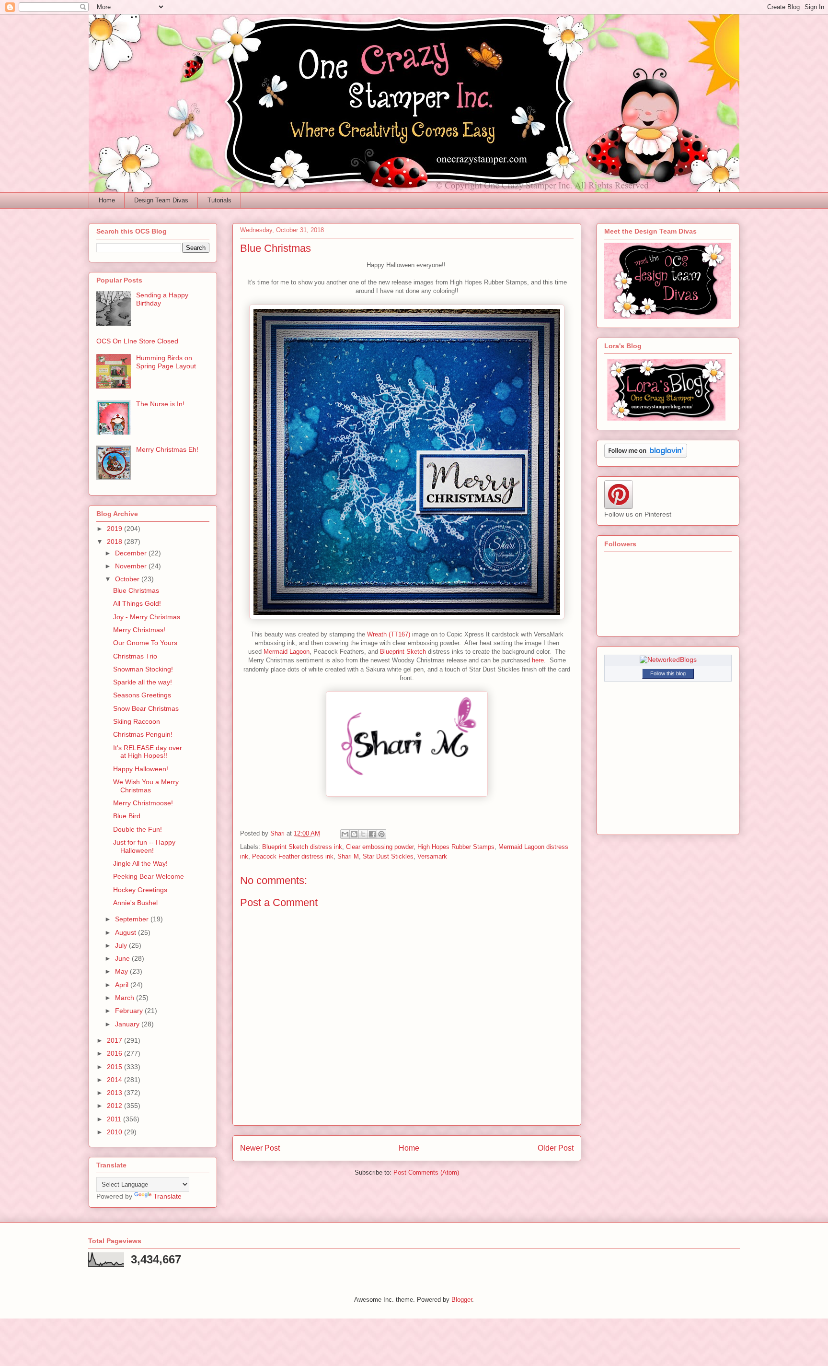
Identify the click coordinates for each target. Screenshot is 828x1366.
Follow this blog (668, 673)
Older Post (556, 1148)
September (132, 919)
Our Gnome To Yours (145, 643)
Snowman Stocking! (143, 669)
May (122, 971)
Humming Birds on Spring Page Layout (166, 362)
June (123, 958)
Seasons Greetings (142, 695)
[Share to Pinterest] (381, 834)
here (538, 660)
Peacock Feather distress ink (293, 856)
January (128, 1024)
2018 (115, 541)
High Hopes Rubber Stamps (455, 846)
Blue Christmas (136, 590)
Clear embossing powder (380, 846)
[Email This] (345, 834)
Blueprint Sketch (403, 651)
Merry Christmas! (139, 630)
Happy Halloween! (140, 769)
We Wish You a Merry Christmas (146, 786)
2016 (115, 1053)
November (132, 566)
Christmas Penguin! (142, 734)
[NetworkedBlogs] (668, 659)
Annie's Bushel (135, 903)
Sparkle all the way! (142, 682)
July (122, 945)
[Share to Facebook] (372, 834)
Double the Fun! (137, 829)
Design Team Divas (161, 200)
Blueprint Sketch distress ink (302, 846)
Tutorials (219, 200)
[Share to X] (363, 834)
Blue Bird (126, 816)
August (126, 932)
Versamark (432, 856)
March (125, 997)
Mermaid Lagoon (286, 651)
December (132, 553)
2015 (115, 1067)
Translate (167, 1196)
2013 (115, 1092)
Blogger (461, 1299)
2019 (115, 528)
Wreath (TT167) (388, 634)
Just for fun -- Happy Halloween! (144, 846)
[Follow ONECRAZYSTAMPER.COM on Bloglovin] (645, 455)
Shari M (348, 856)
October (128, 579)
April (122, 985)
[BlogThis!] (354, 834)
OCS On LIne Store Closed (137, 341)
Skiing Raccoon (136, 721)
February (130, 1010)
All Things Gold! (137, 603)
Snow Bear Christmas (146, 708)
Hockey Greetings (140, 890)
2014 (115, 1079)
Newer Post (260, 1148)
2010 (115, 1132)
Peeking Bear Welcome (148, 876)
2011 (115, 1119)
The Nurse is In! (160, 404)
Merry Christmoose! (143, 803)
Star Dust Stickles (388, 856)
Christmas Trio (135, 656)
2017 (115, 1040)
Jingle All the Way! (140, 863)
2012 (115, 1105)
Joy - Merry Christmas (146, 617)
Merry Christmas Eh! (167, 449)
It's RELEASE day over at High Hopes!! (147, 752)
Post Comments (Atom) (426, 1172)
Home (107, 200)
